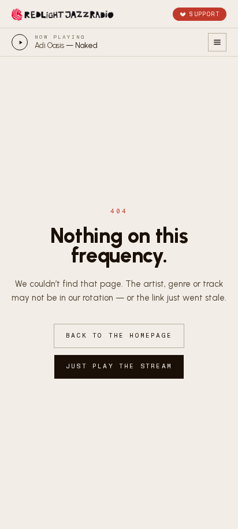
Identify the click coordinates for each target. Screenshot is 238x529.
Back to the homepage (119, 335)
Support (204, 14)
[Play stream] (20, 42)
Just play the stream (119, 366)
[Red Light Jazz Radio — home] (64, 14)
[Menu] (217, 42)
